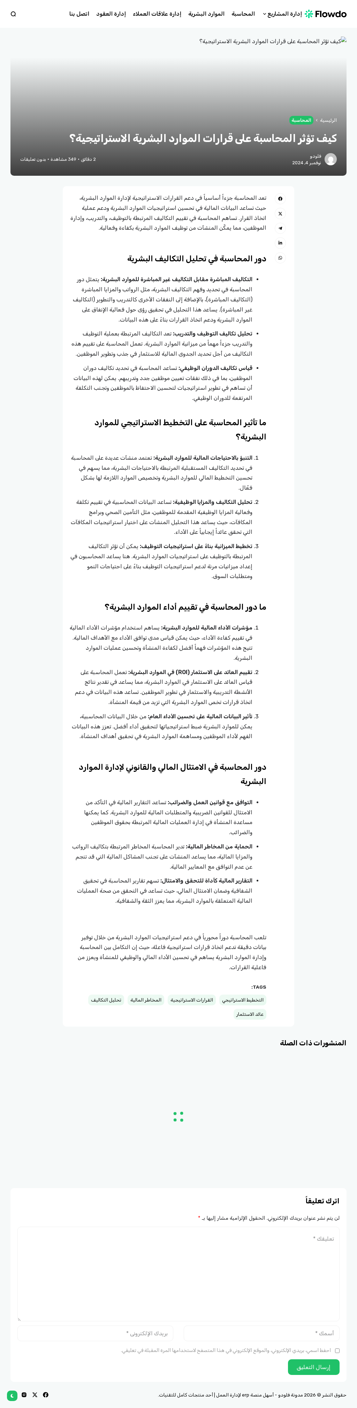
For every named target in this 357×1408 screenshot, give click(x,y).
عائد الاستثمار (250, 1014)
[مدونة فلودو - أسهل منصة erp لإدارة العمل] (330, 14)
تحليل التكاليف (106, 1000)
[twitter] (35, 1395)
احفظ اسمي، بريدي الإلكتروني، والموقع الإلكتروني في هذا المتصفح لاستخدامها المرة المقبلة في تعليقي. (226, 1350)
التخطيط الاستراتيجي (243, 1000)
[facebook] (45, 1395)
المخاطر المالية (145, 1000)
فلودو (315, 156)
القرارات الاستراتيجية (191, 1000)
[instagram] (24, 1395)
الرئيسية (328, 120)
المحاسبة (301, 120)
